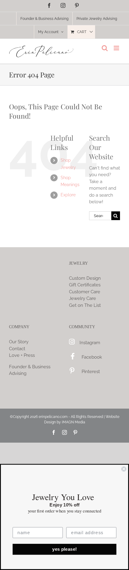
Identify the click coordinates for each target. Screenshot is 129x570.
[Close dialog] (124, 469)
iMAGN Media (73, 422)
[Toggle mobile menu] (117, 48)
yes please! (64, 549)
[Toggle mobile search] (105, 48)
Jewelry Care (82, 298)
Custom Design (85, 278)
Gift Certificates (84, 285)
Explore (68, 194)
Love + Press (22, 355)
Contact (17, 348)
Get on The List (85, 305)
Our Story (18, 341)
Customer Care (84, 291)
